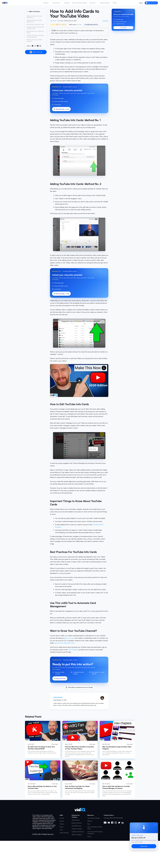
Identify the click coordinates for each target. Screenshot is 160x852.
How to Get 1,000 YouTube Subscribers (94, 832)
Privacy (61, 827)
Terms (61, 830)
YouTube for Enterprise (78, 831)
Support (62, 821)
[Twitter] (119, 823)
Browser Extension (77, 823)
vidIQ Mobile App (76, 826)
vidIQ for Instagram (77, 834)
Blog (88, 824)
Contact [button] (62, 818)
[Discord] (109, 822)
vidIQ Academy (73, 650)
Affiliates (89, 821)
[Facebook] (112, 823)
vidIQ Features (76, 820)
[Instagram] (116, 823)
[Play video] (79, 380)
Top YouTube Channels (93, 818)
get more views (69, 638)
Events (89, 836)
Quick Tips (105, 20)
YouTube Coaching (77, 829)
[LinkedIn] (123, 823)
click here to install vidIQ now (64, 643)
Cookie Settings (64, 832)
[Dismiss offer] (156, 825)
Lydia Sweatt (53, 20)
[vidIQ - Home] (5, 3)
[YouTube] (105, 823)
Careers (62, 824)
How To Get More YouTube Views (94, 828)
